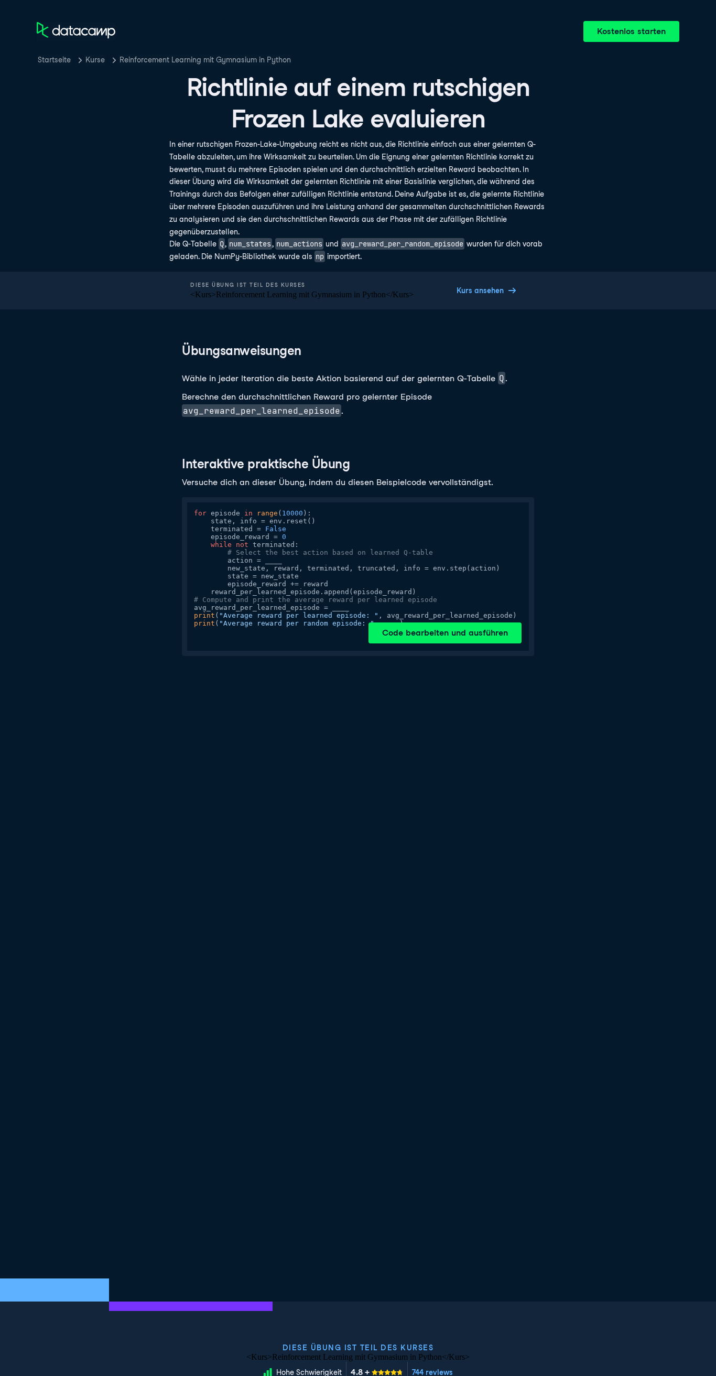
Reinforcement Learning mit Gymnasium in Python (205, 60)
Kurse (95, 60)
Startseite (54, 60)
